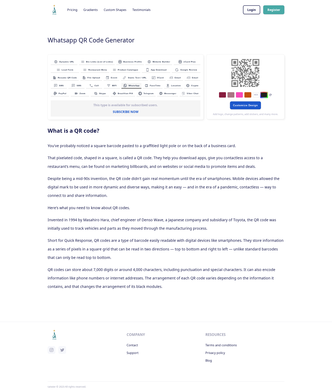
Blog (208, 360)
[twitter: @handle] (62, 350)
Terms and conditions (221, 345)
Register (273, 10)
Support (133, 353)
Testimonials (141, 10)
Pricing (72, 10)
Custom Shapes (115, 10)
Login (251, 10)
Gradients (90, 10)
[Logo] (54, 10)
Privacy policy (215, 353)
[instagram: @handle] (51, 350)
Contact (132, 345)
